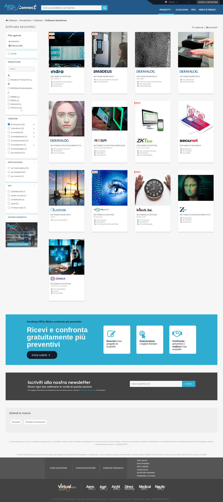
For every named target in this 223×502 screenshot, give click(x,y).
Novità (13, 54)
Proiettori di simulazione (35, 422)
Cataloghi (182, 9)
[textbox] (71, 7)
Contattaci (66, 37)
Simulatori (16, 422)
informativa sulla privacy (87, 390)
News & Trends (207, 9)
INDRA (15, 100)
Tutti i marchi (142, 460)
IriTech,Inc (16, 108)
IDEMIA (15, 97)
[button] (21, 62)
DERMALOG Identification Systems (23, 88)
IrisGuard (16, 104)
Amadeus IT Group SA (21, 80)
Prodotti (165, 9)
